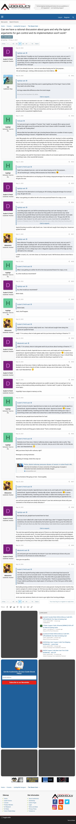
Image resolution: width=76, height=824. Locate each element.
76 (32, 43)
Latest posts (43, 613)
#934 (72, 379)
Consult (6, 802)
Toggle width (7, 817)
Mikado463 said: (22, 343)
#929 (72, 281)
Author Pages (32, 802)
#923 (72, 116)
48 (23, 43)
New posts (4, 22)
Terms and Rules (33, 807)
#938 (72, 507)
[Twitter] (67, 803)
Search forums (14, 22)
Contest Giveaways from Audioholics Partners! (54, 647)
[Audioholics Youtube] (61, 803)
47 (20, 43)
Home (5, 798)
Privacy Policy (32, 809)
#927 (72, 234)
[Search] (73, 17)
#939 (72, 545)
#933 (72, 362)
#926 (72, 202)
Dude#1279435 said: (23, 167)
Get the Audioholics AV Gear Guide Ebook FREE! (19, 672)
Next (36, 43)
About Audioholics (34, 798)
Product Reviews (8, 805)
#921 (72, 48)
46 (16, 43)
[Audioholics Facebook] (55, 803)
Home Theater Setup (9, 811)
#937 (72, 481)
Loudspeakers (46, 622)
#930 (72, 299)
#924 (72, 162)
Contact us (32, 811)
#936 (72, 433)
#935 (72, 397)
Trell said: (20, 121)
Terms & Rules (71, 820)
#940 (72, 564)
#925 (72, 183)
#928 (72, 261)
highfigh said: (21, 53)
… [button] (10, 43)
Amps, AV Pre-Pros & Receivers (50, 631)
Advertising (32, 800)
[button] (2, 17)
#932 (72, 338)
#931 (72, 319)
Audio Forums (8, 800)
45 (13, 43)
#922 (72, 75)
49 (26, 43)
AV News (6, 809)
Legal (30, 805)
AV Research (7, 807)
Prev (4, 43)
